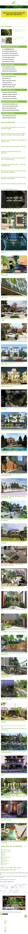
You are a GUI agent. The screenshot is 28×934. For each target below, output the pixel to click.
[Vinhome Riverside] (5, 849)
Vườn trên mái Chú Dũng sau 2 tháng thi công (13, 183)
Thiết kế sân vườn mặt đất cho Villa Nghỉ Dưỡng (14, 341)
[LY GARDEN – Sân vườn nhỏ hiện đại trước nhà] (14, 622)
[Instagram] (5, 928)
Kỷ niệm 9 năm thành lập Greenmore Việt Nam (13, 146)
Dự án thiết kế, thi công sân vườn (9, 51)
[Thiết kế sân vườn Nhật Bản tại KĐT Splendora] (14, 420)
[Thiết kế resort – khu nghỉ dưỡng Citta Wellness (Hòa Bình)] (14, 398)
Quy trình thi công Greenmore (9, 69)
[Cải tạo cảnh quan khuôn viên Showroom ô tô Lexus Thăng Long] (14, 464)
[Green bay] (3, 861)
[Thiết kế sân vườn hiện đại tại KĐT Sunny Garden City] (14, 353)
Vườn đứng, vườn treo (7, 82)
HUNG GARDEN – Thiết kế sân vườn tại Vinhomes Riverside (11, 676)
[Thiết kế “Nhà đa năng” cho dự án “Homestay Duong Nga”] (14, 441)
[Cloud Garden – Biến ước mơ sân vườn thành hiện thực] (14, 532)
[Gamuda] (3, 852)
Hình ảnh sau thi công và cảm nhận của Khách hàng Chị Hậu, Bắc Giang (13, 171)
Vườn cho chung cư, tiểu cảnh (9, 80)
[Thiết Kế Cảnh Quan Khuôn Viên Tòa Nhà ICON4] (14, 241)
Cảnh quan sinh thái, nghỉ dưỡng (9, 92)
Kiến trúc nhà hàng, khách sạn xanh (10, 106)
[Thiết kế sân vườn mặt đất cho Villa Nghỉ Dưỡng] (14, 331)
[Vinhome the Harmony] (6, 851)
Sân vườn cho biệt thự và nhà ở (9, 76)
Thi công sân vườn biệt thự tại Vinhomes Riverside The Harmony (12, 564)
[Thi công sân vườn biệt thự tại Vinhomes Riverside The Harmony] (14, 554)
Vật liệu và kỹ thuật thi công (8, 86)
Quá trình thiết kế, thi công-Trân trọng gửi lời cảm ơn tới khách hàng (13, 158)
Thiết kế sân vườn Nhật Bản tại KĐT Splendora (13, 430)
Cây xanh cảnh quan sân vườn (9, 115)
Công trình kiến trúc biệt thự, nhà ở (10, 104)
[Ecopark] (3, 854)
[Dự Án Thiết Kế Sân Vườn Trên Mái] (14, 199)
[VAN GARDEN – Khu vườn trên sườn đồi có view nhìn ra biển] (14, 643)
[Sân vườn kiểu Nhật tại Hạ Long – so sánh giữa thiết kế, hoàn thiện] (14, 688)
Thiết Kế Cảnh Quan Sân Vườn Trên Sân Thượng (14, 230)
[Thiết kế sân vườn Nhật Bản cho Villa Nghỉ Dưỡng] (14, 309)
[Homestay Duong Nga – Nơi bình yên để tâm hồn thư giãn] (14, 509)
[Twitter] (5, 917)
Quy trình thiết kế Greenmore (8, 66)
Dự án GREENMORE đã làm (8, 49)
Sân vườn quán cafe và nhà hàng (9, 98)
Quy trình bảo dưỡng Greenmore (9, 71)
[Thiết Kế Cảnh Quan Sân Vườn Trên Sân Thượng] (14, 220)
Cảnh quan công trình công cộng (9, 94)
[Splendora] (3, 858)
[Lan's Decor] (4, 864)
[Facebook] (5, 921)
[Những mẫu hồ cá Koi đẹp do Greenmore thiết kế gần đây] (14, 831)
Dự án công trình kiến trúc (8, 59)
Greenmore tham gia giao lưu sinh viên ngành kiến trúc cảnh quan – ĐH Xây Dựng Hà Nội (13, 134)
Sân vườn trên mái (6, 78)
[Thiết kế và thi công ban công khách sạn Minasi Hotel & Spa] (14, 286)
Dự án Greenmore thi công (8, 61)
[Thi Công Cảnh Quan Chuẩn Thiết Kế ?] (6, 40)
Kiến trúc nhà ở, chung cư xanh (9, 108)
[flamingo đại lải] (4, 860)
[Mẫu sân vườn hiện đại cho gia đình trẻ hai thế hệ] (14, 599)
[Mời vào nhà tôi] (4, 863)
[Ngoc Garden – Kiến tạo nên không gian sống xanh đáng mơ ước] (14, 486)
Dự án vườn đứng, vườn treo (8, 57)
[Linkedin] (5, 927)
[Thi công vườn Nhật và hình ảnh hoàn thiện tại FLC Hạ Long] (14, 726)
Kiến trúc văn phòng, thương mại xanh (10, 110)
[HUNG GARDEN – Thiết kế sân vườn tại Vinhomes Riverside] (14, 666)
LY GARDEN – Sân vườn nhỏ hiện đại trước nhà (13, 631)
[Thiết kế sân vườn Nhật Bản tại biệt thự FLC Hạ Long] (14, 764)
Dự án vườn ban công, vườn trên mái (10, 55)
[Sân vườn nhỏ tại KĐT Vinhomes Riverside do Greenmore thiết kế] (14, 809)
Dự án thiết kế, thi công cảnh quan (9, 53)
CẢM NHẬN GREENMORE (8, 122)
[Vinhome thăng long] (5, 857)
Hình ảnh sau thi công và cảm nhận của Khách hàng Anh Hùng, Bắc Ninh (13, 178)
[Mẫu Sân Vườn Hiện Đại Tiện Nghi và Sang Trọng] (14, 577)
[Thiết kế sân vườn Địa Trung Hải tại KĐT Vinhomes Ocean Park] (14, 375)
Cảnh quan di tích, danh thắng (9, 96)
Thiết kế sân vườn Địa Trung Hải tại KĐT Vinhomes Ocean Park (12, 385)
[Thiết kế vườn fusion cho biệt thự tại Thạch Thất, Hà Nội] (14, 264)
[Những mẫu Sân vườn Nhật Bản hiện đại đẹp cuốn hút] (14, 711)
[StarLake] (3, 855)
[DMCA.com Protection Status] (4, 914)
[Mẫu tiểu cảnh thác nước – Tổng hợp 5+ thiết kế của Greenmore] (14, 786)
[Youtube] (5, 923)
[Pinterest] (5, 919)
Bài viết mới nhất (6, 26)
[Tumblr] (5, 925)
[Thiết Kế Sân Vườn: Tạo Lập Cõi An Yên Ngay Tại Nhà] (6, 32)
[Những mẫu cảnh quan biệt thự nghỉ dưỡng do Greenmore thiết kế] (14, 741)
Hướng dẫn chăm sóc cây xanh (9, 84)
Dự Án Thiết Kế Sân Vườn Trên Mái (10, 208)
